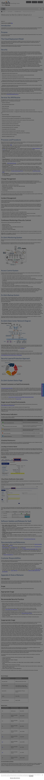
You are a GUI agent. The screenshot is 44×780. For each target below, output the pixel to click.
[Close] (42, 775)
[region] (22, 776)
